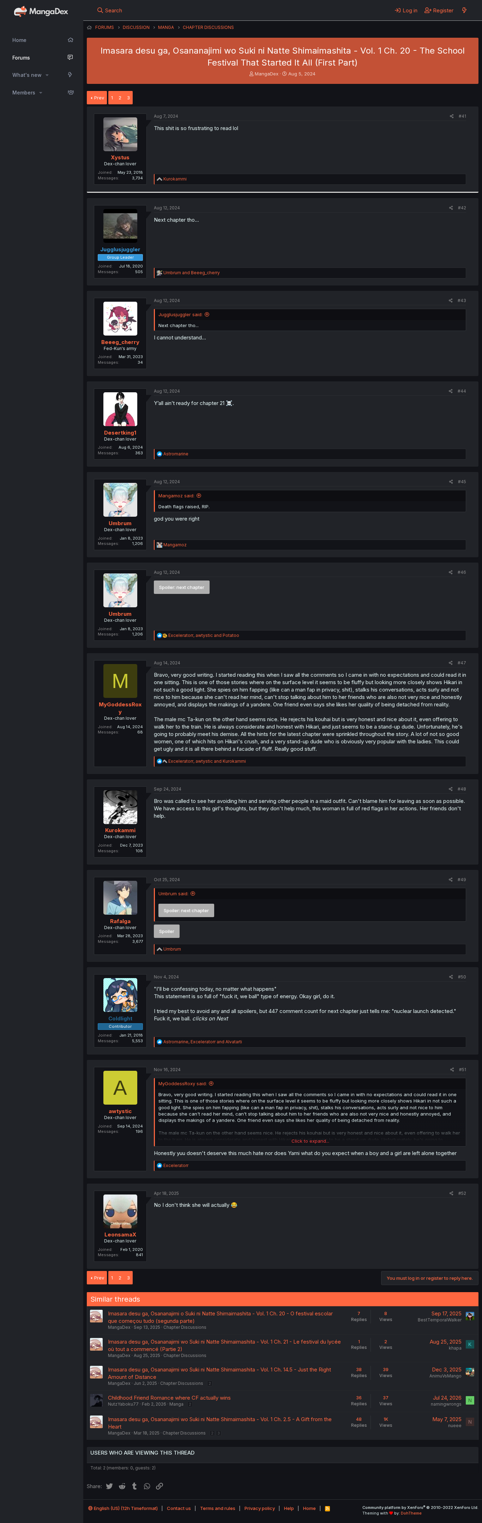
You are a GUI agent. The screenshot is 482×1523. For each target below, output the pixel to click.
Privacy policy (260, 1508)
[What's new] (464, 10)
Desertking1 (120, 432)
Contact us (179, 1508)
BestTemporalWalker (440, 1319)
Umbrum (120, 523)
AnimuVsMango (445, 1375)
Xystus (120, 157)
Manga (176, 1404)
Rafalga (120, 921)
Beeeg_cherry (120, 342)
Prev (99, 97)
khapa (455, 1348)
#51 (462, 1069)
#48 (462, 789)
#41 (462, 116)
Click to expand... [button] (310, 1141)
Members (23, 93)
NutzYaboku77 (123, 1404)
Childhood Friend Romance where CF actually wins (169, 1397)
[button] (47, 75)
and (191, 272)
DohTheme (411, 1513)
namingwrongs (446, 1404)
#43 (462, 300)
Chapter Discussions (184, 1327)
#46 (462, 572)
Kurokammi (120, 830)
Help (289, 1508)
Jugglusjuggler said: (180, 314)
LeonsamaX (120, 1234)
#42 (462, 207)
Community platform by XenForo (420, 1507)
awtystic (120, 1111)
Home (19, 40)
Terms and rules (217, 1508)
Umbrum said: (173, 893)
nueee (455, 1425)
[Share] (451, 116)
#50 (462, 976)
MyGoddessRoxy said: (182, 1083)
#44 (462, 391)
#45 (462, 481)
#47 (462, 662)
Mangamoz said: (176, 495)
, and (203, 635)
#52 (462, 1193)
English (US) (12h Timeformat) (125, 1508)
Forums (21, 58)
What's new (27, 75)
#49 (462, 879)
